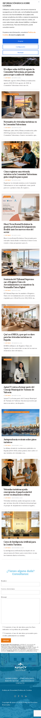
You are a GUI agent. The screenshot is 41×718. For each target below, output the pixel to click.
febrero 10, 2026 (17, 343)
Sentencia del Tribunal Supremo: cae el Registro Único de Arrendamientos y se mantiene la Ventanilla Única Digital (19, 283)
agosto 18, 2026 (17, 127)
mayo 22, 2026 (16, 290)
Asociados (8, 462)
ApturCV (8, 77)
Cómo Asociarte (27, 678)
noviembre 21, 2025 (18, 547)
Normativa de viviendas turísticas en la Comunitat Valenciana (20, 123)
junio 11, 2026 (17, 235)
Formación (8, 514)
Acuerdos (7, 359)
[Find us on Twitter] (22, 696)
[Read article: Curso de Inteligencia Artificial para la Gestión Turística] (20, 525)
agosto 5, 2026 (17, 77)
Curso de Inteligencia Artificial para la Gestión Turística (20, 543)
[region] (20, 28)
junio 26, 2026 (17, 180)
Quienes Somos (11, 678)
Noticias (7, 252)
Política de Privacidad (9, 690)
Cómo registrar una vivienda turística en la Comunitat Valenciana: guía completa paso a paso (20, 174)
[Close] (39, 2)
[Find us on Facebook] (18, 696)
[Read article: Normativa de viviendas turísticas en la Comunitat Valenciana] (20, 104)
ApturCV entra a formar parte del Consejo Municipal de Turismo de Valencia (19, 390)
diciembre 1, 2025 (17, 445)
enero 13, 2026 (17, 395)
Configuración (20, 47)
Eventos (7, 196)
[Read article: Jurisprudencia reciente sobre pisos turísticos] (20, 422)
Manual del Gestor (11, 94)
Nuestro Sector (12, 681)
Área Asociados (27, 681)
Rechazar (21, 52)
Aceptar (20, 41)
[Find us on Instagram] (15, 696)
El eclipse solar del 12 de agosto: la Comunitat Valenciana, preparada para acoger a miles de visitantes (19, 72)
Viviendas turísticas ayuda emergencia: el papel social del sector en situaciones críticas (18, 492)
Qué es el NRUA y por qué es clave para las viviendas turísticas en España (19, 337)
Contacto (20, 683)
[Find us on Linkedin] (26, 696)
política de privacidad (20, 629)
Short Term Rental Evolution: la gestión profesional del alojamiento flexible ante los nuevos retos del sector (20, 228)
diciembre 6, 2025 (17, 497)
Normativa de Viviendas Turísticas (16, 307)
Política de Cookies (25, 690)
